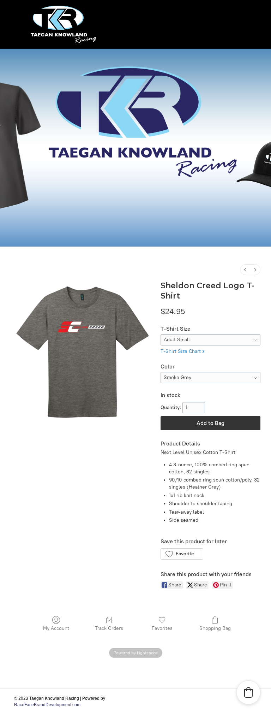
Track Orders (109, 628)
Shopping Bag (215, 628)
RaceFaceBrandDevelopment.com (47, 704)
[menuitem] (245, 270)
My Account (56, 628)
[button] (182, 554)
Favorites (162, 628)
